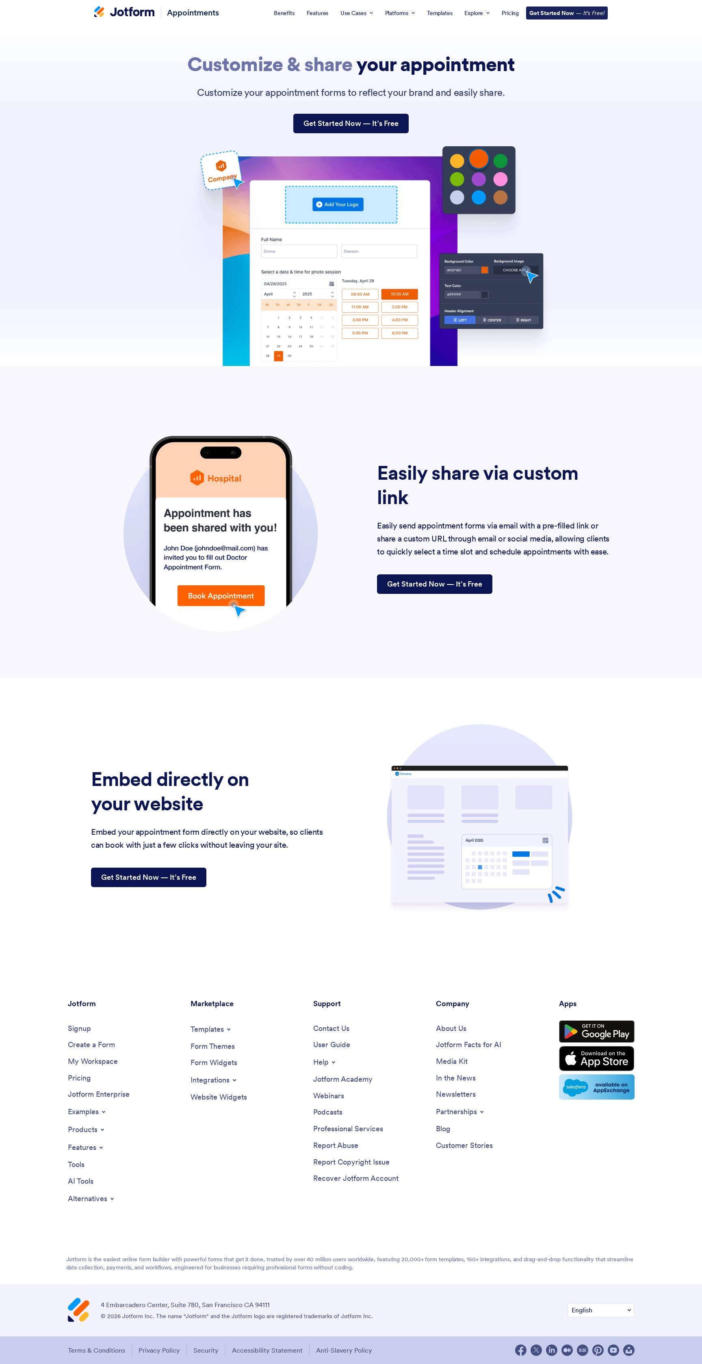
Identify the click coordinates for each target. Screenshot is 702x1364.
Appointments (193, 12)
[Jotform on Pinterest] (598, 1350)
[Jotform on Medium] (567, 1350)
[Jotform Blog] (582, 1350)
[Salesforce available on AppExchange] (597, 1087)
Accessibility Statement (267, 1350)
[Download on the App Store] (597, 1058)
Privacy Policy (159, 1350)
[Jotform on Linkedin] (551, 1350)
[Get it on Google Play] (597, 1031)
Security (206, 1350)
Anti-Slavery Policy (344, 1350)
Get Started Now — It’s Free (351, 123)
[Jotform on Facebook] (520, 1350)
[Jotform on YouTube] (613, 1350)
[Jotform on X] (536, 1350)
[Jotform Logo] (124, 12)
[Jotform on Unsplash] (629, 1350)
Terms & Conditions (96, 1350)
